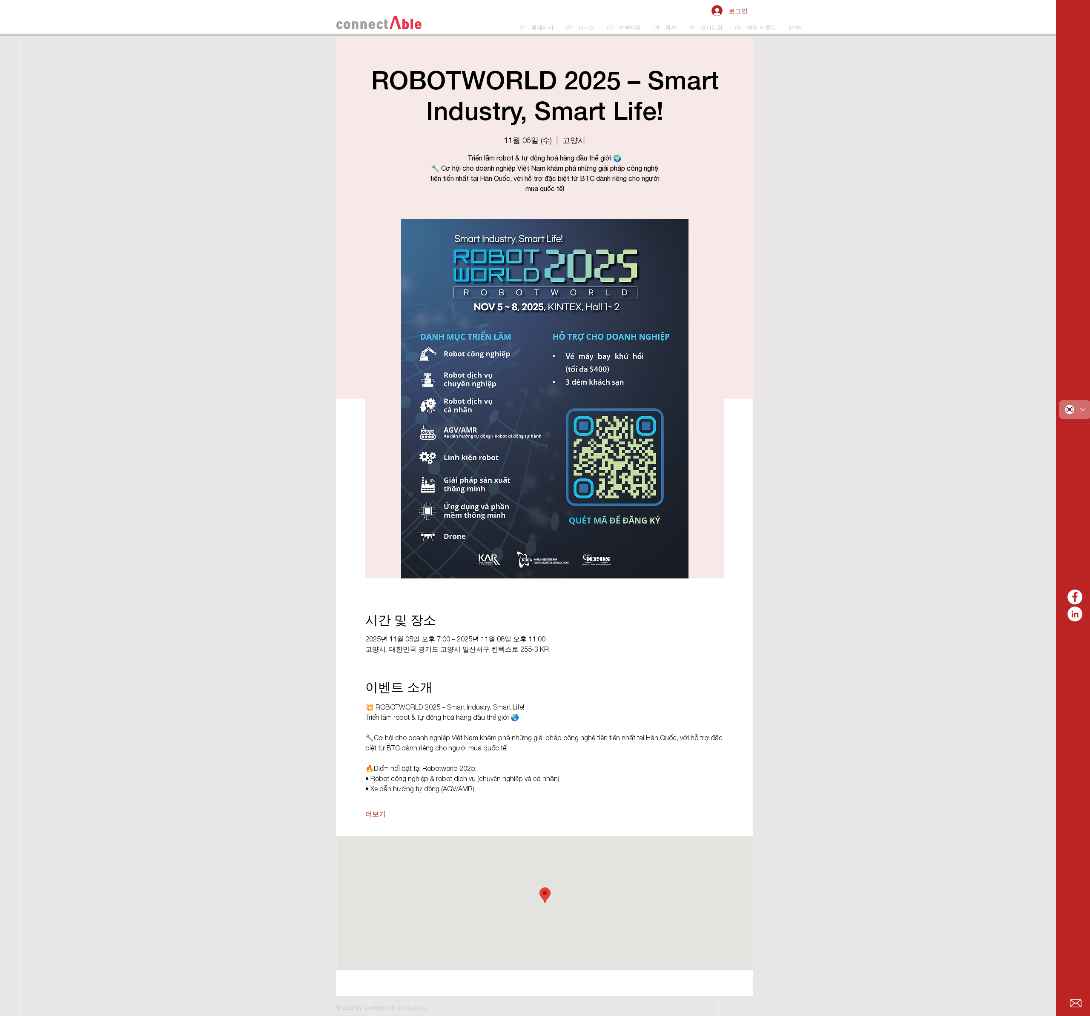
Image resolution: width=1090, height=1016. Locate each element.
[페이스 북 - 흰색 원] (1074, 597)
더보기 (375, 814)
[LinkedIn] (1074, 614)
